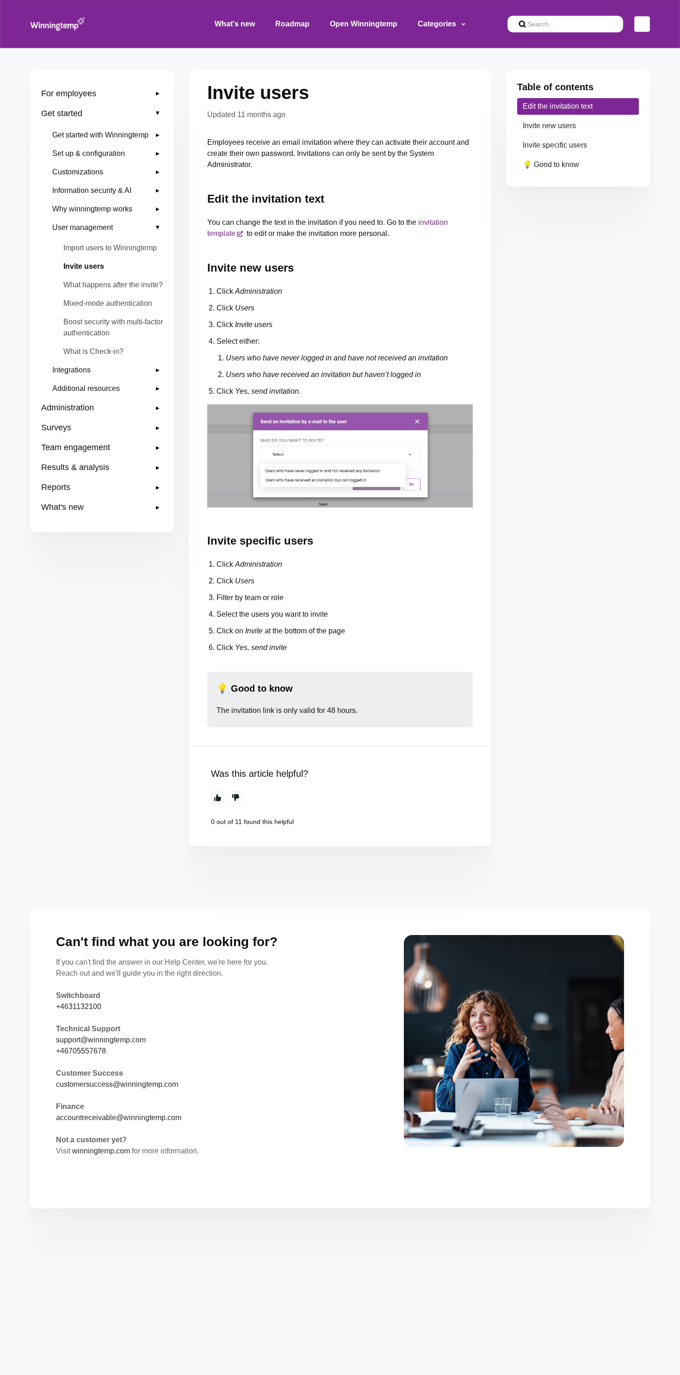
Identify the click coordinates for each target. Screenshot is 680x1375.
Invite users (83, 266)
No (235, 797)
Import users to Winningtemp (110, 248)
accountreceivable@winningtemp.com (118, 1117)
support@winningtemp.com (101, 1040)
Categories (438, 24)
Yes (217, 797)
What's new (235, 24)
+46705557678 (81, 1051)
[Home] (57, 24)
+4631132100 (78, 1006)
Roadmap (292, 24)
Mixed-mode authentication (107, 303)
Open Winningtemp (363, 24)
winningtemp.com (101, 1151)
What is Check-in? (93, 351)
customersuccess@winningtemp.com (117, 1084)
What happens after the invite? (113, 285)
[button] (102, 93)
